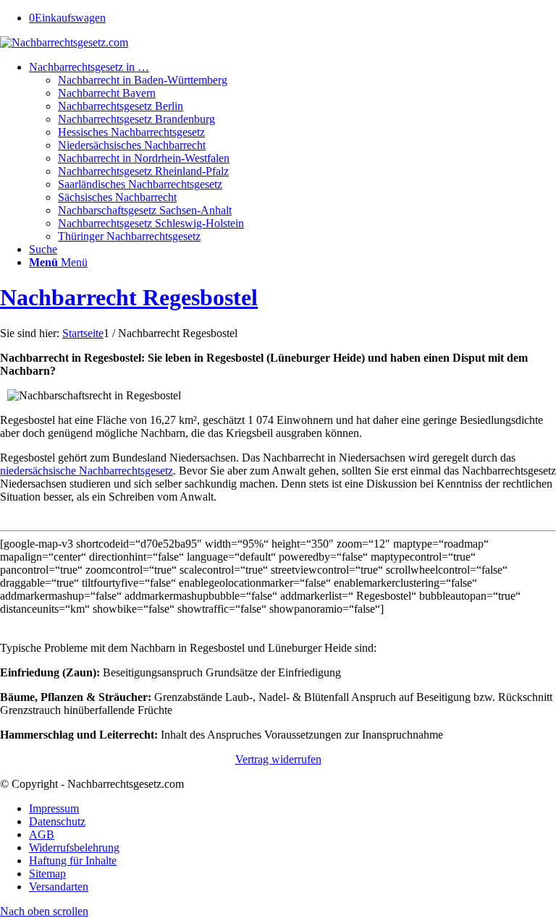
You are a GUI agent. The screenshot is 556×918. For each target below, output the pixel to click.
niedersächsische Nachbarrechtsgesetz (86, 470)
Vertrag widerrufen (278, 759)
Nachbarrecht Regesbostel (129, 297)
